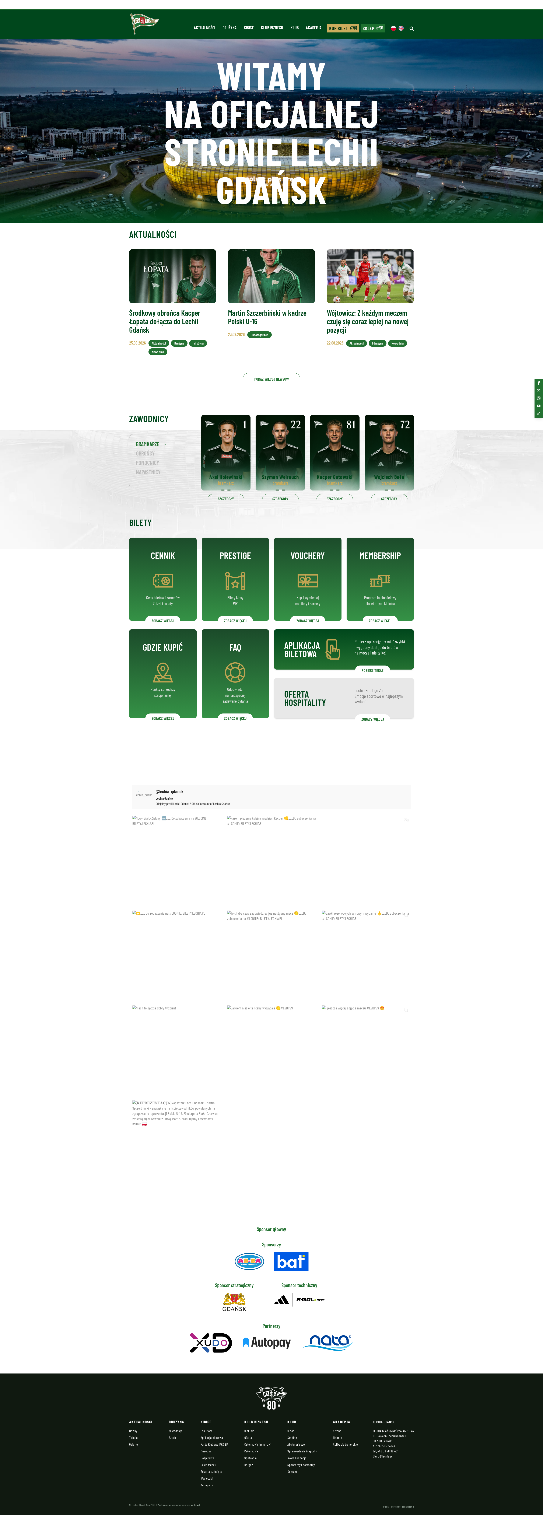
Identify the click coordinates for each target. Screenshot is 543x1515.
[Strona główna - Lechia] (144, 25)
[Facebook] (538, 382)
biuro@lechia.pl (383, 1456)
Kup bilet (338, 28)
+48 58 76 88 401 (388, 1451)
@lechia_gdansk (169, 791)
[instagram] (538, 398)
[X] (538, 390)
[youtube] (538, 405)
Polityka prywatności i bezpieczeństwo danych (179, 1504)
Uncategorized (259, 335)
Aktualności (159, 343)
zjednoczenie (408, 1506)
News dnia (158, 352)
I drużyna (198, 343)
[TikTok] (538, 413)
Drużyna (179, 343)
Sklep (369, 28)
